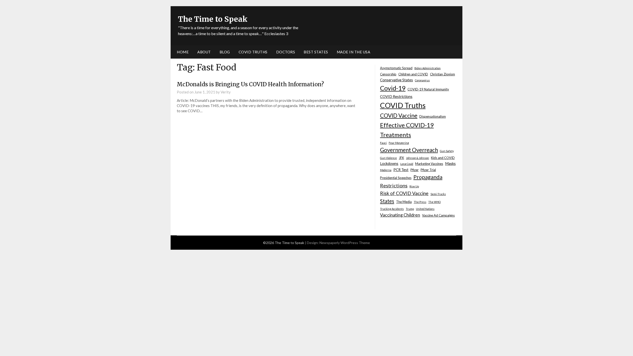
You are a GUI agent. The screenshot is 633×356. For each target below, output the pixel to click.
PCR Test (400, 170)
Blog (225, 52)
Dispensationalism (432, 116)
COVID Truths (253, 52)
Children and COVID (413, 74)
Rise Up (414, 186)
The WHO (434, 201)
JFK (401, 158)
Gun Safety (447, 151)
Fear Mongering (399, 142)
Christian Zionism (442, 74)
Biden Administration (427, 68)
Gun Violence (388, 157)
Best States (316, 52)
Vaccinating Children (400, 215)
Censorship (388, 74)
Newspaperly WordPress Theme (344, 243)
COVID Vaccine (398, 115)
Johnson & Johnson (417, 157)
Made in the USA (353, 52)
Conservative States (396, 80)
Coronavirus (422, 80)
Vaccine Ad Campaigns (438, 215)
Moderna (385, 170)
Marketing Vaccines (429, 164)
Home (183, 52)
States (387, 201)
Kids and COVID (443, 158)
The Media (404, 202)
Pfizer (414, 170)
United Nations (425, 208)
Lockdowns (389, 163)
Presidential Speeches (395, 178)
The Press (420, 201)
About (204, 52)
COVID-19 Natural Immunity (428, 89)
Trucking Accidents (392, 208)
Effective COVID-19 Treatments (407, 129)
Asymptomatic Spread (396, 68)
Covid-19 (393, 88)
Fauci (383, 142)
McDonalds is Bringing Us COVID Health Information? (250, 84)
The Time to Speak (213, 19)
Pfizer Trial (428, 170)
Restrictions (393, 185)
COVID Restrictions (396, 96)
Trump (410, 208)
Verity (226, 92)
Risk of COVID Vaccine (404, 193)
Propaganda (427, 177)
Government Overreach (409, 150)
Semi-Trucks (438, 194)
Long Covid (406, 163)
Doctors (285, 52)
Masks (450, 163)
